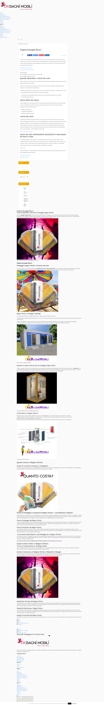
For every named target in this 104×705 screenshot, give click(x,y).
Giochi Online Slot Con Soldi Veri (26, 131)
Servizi (19, 621)
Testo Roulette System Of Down (25, 205)
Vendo (1, 20)
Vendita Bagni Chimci (22, 632)
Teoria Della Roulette (24, 157)
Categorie (20, 624)
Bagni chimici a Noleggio (23, 630)
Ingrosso (20, 631)
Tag (19, 619)
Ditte (19, 620)
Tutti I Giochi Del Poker (26, 195)
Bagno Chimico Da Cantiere (5, 17)
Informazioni (74, 703)
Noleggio (2, 14)
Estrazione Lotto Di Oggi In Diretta (27, 69)
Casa (18, 39)
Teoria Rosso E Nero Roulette (26, 67)
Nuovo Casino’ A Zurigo (25, 188)
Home (1, 12)
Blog (21, 39)
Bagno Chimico (3, 15)
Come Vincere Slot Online (26, 192)
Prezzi (19, 629)
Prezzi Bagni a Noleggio (4, 19)
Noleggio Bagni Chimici (4, 16)
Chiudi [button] (70, 703)
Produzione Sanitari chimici (23, 623)
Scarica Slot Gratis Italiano (25, 155)
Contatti (1, 23)
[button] (32, 24)
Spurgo (1, 21)
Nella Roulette (23, 147)
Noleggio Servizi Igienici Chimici (23, 177)
